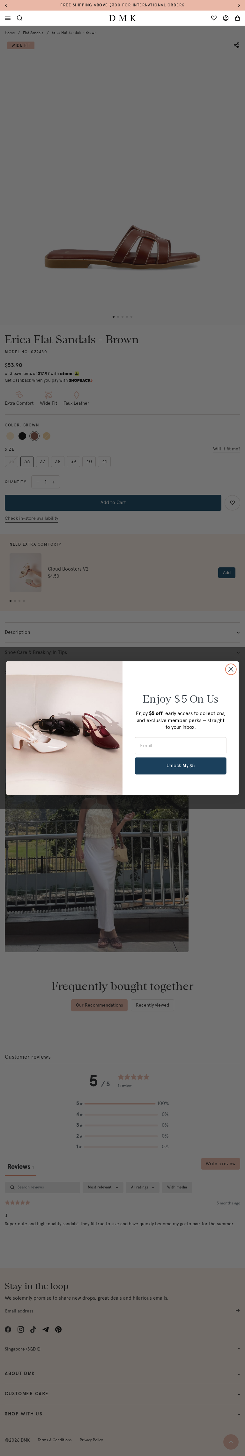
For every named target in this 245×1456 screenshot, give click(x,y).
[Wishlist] (214, 18)
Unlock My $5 (181, 765)
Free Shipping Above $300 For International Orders (122, 5)
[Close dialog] (231, 669)
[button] (9, 5)
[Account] (225, 18)
